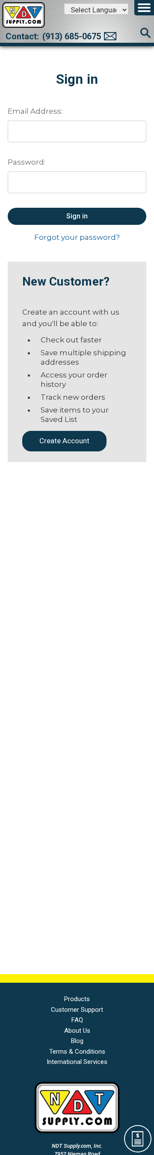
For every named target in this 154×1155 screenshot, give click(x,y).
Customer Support (77, 1010)
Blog (77, 1041)
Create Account (64, 440)
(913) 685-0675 (71, 36)
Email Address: (35, 111)
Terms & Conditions (77, 1051)
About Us (77, 1030)
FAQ (77, 1020)
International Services (77, 1062)
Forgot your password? (77, 237)
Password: (26, 162)
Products (77, 999)
